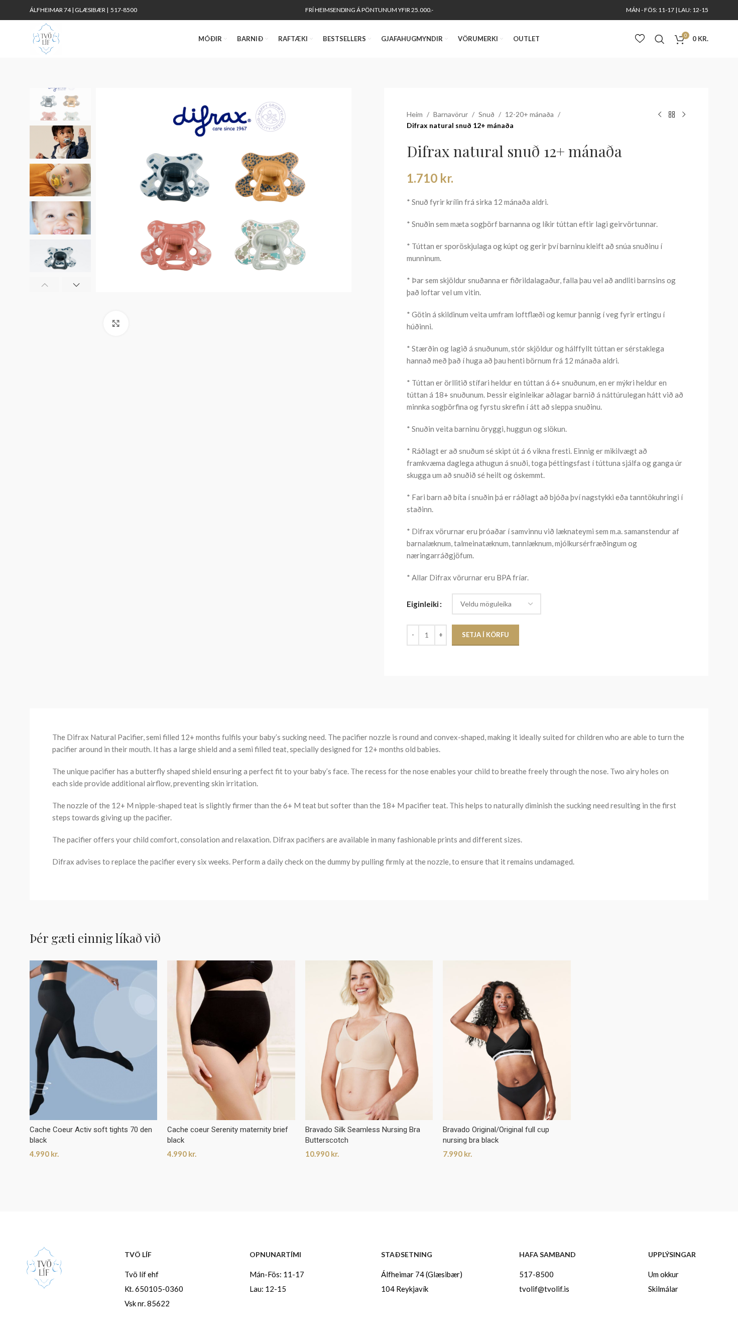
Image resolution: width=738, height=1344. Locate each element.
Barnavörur (450, 114)
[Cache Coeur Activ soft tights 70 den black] (93, 1040)
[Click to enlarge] (116, 323)
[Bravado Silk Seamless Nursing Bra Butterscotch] (369, 1040)
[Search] (660, 39)
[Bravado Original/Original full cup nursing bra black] (506, 1040)
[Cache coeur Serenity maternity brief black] (231, 1040)
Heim (415, 114)
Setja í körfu (485, 635)
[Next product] (684, 115)
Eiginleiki (423, 603)
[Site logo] (46, 37)
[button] (44, 284)
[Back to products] (672, 115)
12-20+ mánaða (529, 114)
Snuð (486, 114)
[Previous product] (660, 115)
